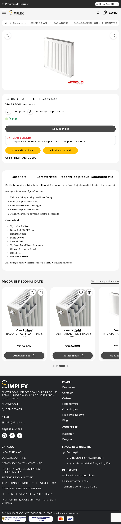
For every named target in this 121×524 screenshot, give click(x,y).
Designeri (67, 439)
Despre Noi (68, 387)
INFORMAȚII (69, 470)
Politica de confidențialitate (78, 475)
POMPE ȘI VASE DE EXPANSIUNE (22, 488)
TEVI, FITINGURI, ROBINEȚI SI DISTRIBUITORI (29, 483)
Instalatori (68, 433)
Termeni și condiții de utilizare (79, 486)
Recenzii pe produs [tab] (74, 177)
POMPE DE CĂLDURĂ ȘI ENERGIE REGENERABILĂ (22, 470)
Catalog (8, 446)
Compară (19, 111)
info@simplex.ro (15, 422)
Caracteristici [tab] (46, 177)
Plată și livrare (70, 403)
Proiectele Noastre (73, 415)
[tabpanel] (60, 224)
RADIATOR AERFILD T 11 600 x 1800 (72, 335)
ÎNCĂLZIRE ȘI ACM (13, 452)
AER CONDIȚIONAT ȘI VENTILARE (22, 463)
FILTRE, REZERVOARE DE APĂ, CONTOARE (27, 494)
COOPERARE (70, 427)
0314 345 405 (107, 4)
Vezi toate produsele (103, 281)
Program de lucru (15, 4)
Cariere (66, 398)
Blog (65, 420)
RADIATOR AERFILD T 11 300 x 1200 (24, 335)
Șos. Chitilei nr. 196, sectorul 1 (87, 457)
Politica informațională (75, 481)
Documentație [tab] (102, 177)
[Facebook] (12, 435)
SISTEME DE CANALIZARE (17, 477)
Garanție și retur (71, 409)
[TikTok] (19, 435)
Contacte (67, 393)
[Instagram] (4, 435)
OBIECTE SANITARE (14, 457)
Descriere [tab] (19, 177)
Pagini (66, 381)
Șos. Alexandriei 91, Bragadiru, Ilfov (90, 463)
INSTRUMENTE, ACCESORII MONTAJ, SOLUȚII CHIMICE (29, 501)
